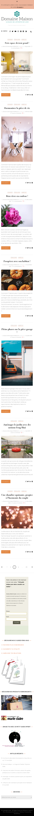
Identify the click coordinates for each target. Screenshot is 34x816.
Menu (5, 31)
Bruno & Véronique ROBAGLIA (10, 46)
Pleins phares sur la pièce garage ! (17, 331)
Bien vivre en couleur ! (17, 196)
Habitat (24, 39)
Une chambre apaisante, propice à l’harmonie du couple (17, 496)
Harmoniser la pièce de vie (17, 108)
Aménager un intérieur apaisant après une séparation (17, 776)
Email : (7, 616)
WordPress (17, 813)
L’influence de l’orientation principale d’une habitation (17, 782)
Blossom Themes (19, 812)
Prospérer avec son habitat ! (17, 261)
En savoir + (20, 7)
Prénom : (8, 611)
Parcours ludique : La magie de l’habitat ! (13, 764)
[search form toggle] (31, 32)
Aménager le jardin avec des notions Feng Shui (17, 426)
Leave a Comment (16, 113)
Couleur (10, 39)
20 (27, 567)
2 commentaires (15, 48)
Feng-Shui (17, 39)
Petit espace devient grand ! (17, 43)
